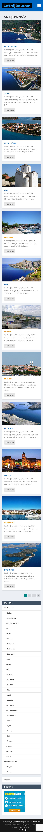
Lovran (7, 332)
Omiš (6, 284)
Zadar (7, 93)
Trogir (9, 746)
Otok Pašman (10, 143)
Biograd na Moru (13, 623)
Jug (20, 50)
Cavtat (9, 639)
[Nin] (21, 175)
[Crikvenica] (21, 508)
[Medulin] (21, 364)
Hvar (9, 659)
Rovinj (9, 731)
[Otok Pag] (21, 413)
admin (8, 50)
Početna (8, 825)
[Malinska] (21, 222)
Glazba (34, 825)
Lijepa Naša (17, 825)
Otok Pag (8, 428)
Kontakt (14, 827)
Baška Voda (11, 618)
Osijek (9, 767)
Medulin (8, 379)
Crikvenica (9, 523)
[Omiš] (21, 269)
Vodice (7, 475)
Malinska (8, 237)
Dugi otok (9, 570)
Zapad (30, 241)
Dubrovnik (11, 649)
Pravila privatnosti (25, 827)
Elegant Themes (17, 822)
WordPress (36, 822)
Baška (9, 613)
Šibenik (9, 741)
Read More (10, 60)
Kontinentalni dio (10, 762)
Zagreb (9, 772)
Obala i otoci (26, 50)
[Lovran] (21, 317)
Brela (9, 633)
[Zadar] (21, 78)
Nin (6, 190)
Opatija (10, 700)
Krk (8, 669)
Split (9, 736)
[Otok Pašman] (21, 128)
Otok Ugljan (10, 46)
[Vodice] (21, 461)
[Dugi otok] (21, 555)
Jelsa (9, 664)
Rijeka (9, 726)
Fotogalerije (26, 825)
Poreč (9, 721)
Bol (8, 628)
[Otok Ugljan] (21, 31)
